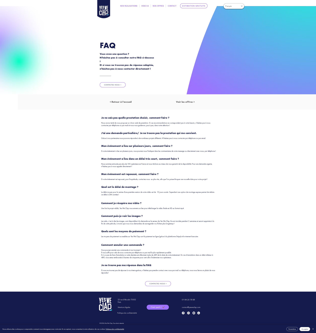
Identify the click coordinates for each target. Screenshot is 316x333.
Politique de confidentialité (115, 329)
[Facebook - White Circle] (183, 313)
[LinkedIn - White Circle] (198, 313)
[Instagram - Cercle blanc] (188, 313)
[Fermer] (313, 329)
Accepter (305, 329)
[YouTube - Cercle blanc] (193, 313)
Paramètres (292, 329)
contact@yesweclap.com (191, 307)
